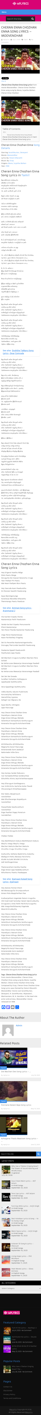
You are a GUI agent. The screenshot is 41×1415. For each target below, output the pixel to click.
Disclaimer (7, 1391)
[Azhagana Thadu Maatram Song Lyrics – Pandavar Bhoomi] (13, 1125)
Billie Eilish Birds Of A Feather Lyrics (24, 1347)
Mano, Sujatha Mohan (17, 163)
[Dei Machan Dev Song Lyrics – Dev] (13, 1058)
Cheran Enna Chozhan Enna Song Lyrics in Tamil (20, 137)
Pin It (3, 81)
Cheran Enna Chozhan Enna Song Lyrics (17, 139)
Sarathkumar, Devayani (18, 152)
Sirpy (12, 161)
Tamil (26, 39)
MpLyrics (13, 1410)
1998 (7, 166)
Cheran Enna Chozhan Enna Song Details (19, 135)
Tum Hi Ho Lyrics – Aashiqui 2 (24, 1328)
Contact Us (7, 1387)
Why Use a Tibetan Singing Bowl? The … (22, 1367)
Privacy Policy (9, 1394)
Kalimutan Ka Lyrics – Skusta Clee (24, 1338)
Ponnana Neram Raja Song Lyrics (16, 1105)
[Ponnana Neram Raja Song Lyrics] (13, 1091)
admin (19, 1025)
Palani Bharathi (15, 158)
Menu (4, 12)
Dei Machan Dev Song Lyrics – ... (16, 1072)
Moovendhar (12, 155)
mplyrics (6, 39)
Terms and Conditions (12, 1398)
